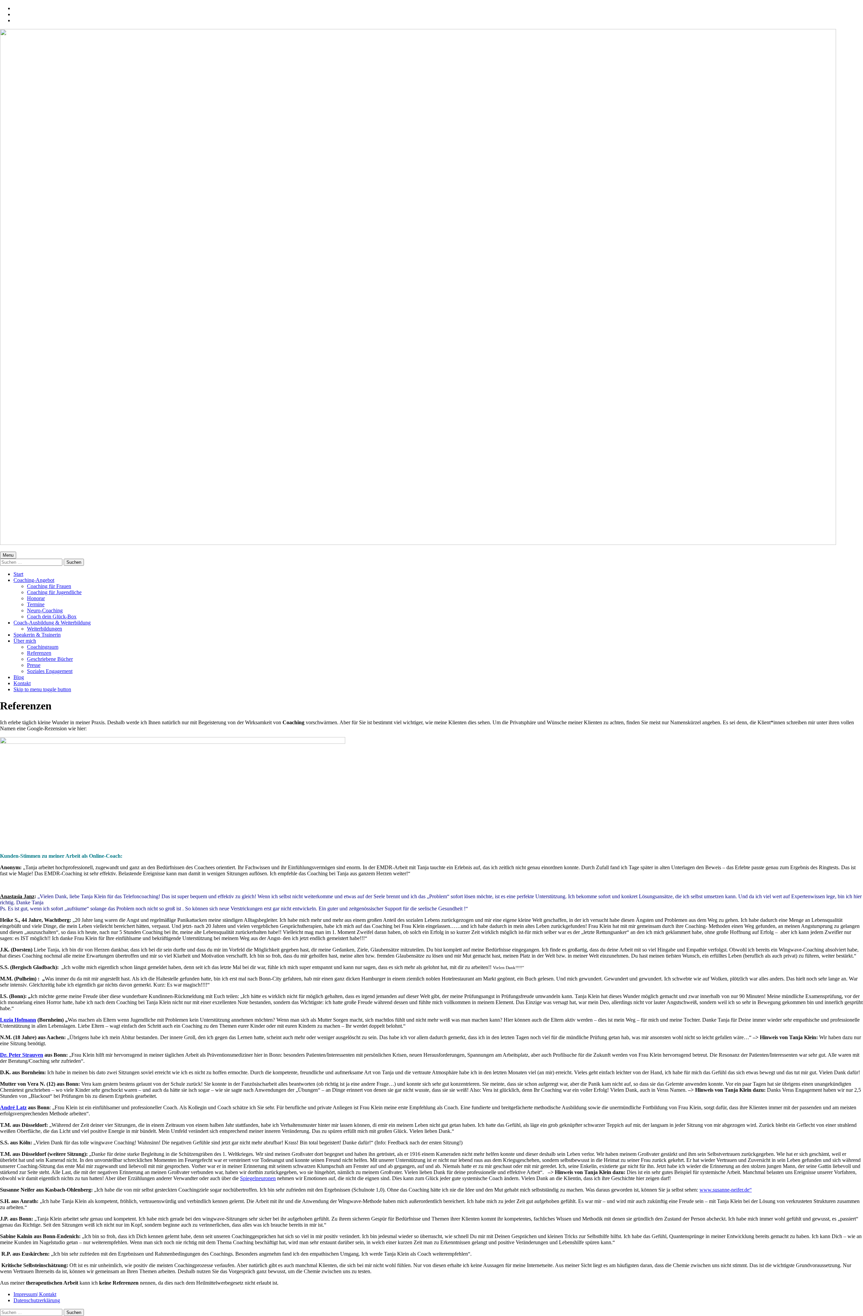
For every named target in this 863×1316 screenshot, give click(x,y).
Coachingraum (42, 647)
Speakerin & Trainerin (37, 635)
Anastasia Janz (17, 896)
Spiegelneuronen (258, 1178)
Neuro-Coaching (45, 610)
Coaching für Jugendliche (54, 592)
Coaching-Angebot (33, 580)
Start (18, 574)
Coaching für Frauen (49, 586)
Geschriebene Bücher (50, 659)
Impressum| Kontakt (34, 1294)
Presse (33, 665)
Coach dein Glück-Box (52, 616)
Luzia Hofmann (18, 1020)
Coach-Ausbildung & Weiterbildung (52, 622)
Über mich (24, 641)
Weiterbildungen (44, 629)
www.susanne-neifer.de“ (726, 1190)
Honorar (36, 598)
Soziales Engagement (49, 671)
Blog (18, 677)
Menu (8, 555)
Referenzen (39, 653)
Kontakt (22, 683)
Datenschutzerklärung (36, 1300)
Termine (35, 604)
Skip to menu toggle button (42, 689)
